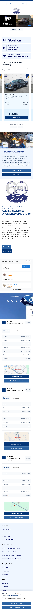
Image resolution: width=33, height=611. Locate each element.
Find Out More (16, 170)
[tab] (6, 331)
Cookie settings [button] (13, 595)
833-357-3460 (18, 296)
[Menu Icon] (30, 4)
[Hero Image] (16, 21)
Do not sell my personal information (15, 598)
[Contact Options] (23, 4)
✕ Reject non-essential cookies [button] (17, 607)
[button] (3, 4)
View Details (16, 117)
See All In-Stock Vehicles (16, 124)
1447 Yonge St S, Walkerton (15, 390)
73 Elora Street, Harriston (15, 323)
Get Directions (16, 377)
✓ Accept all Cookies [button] (16, 603)
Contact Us (16, 174)
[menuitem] (16, 534)
